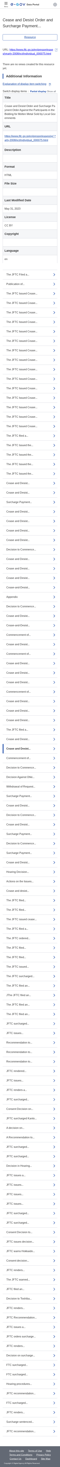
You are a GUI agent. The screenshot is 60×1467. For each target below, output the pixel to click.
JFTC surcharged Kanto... (21, 1118)
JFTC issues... (14, 1033)
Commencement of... (18, 634)
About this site (16, 1450)
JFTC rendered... (16, 1071)
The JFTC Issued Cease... (21, 293)
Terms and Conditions (20, 1454)
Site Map (45, 1458)
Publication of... (15, 284)
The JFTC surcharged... (20, 976)
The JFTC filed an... (18, 985)
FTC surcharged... (17, 1365)
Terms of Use (35, 1450)
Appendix (12, 597)
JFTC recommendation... (21, 1393)
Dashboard (31, 1458)
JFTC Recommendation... (21, 1317)
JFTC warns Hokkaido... (20, 1251)
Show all (51, 91)
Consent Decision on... (19, 1109)
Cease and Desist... (18, 483)
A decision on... (15, 1127)
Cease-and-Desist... (18, 587)
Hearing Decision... (17, 871)
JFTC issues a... (16, 1175)
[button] (55, 4)
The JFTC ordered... (18, 938)
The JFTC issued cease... (21, 919)
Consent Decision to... (19, 1232)
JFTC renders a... (16, 1090)
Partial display (38, 91)
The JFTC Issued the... (19, 445)
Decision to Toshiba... (19, 1298)
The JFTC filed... (16, 900)
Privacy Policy (43, 1454)
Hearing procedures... (19, 1383)
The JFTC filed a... (17, 435)
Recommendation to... (19, 1042)
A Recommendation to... (20, 1137)
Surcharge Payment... (19, 502)
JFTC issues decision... (20, 1241)
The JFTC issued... (17, 966)
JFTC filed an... (15, 1289)
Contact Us (15, 1458)
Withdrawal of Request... (20, 786)
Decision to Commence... (21, 549)
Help (48, 1450)
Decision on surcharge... (20, 1355)
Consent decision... (17, 1260)
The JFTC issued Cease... (21, 341)
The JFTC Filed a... (17, 274)
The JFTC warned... (18, 1279)
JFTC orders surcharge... (21, 1336)
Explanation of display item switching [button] (24, 84)
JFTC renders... (15, 1270)
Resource (30, 37)
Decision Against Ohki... (20, 777)
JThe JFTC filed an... (18, 995)
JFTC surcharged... (17, 1023)
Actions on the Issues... (20, 881)
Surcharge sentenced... (20, 1421)
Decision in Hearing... (19, 1165)
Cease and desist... (17, 890)
